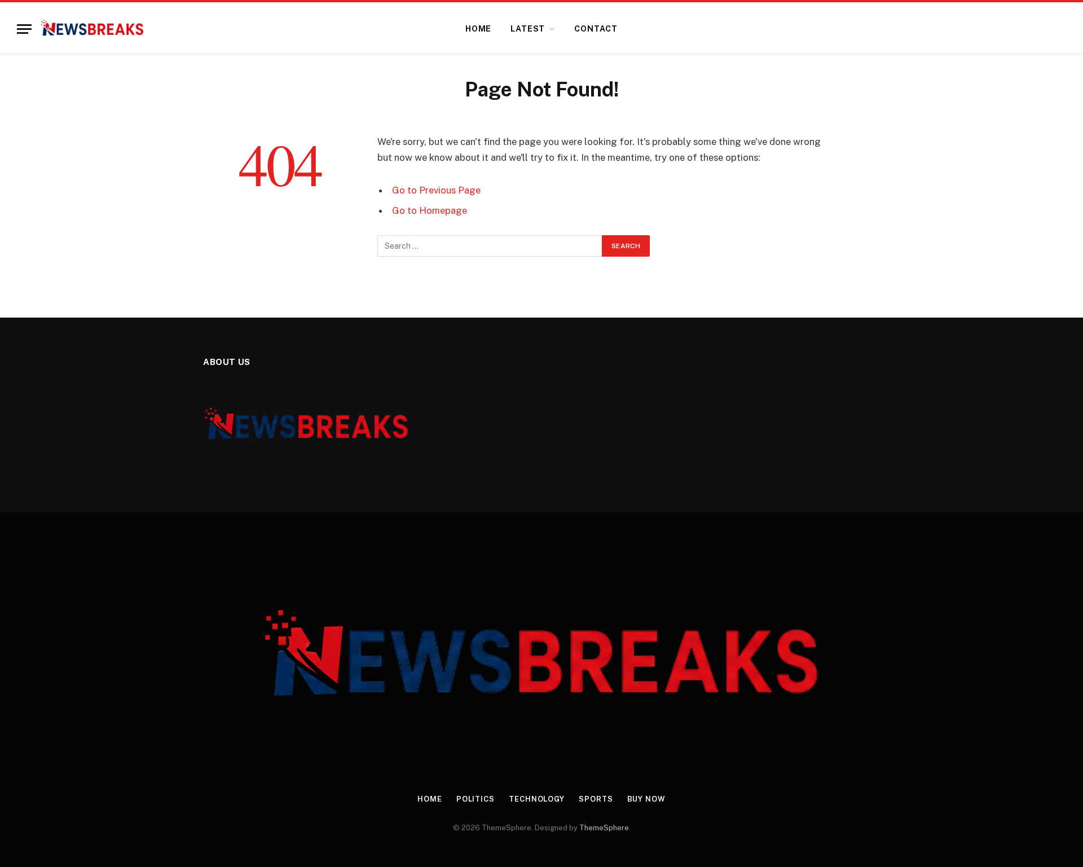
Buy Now (646, 799)
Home (478, 28)
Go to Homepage (429, 210)
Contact (596, 28)
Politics (475, 799)
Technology (537, 799)
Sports (596, 799)
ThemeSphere (604, 828)
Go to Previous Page (436, 190)
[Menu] (24, 29)
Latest (527, 28)
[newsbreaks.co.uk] (92, 28)
